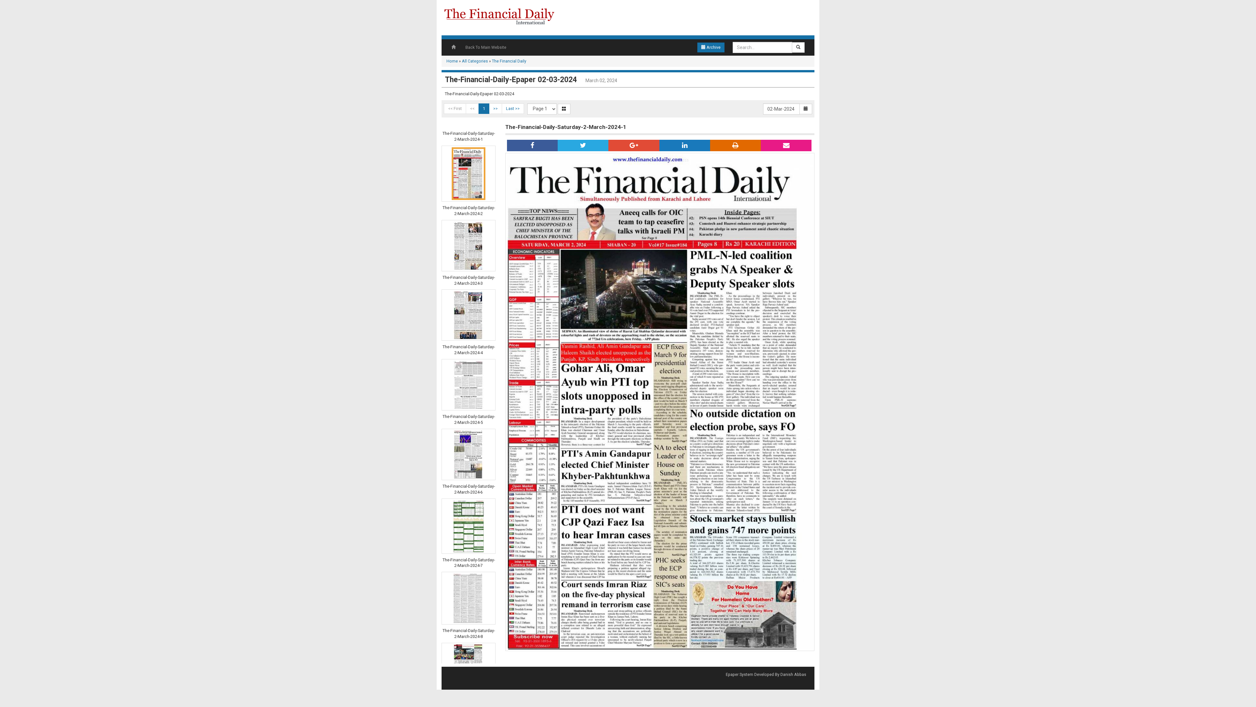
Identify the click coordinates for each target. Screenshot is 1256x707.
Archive (713, 47)
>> (495, 108)
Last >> (513, 108)
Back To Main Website (485, 47)
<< (472, 108)
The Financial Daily (509, 61)
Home (452, 61)
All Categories (475, 61)
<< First (455, 108)
